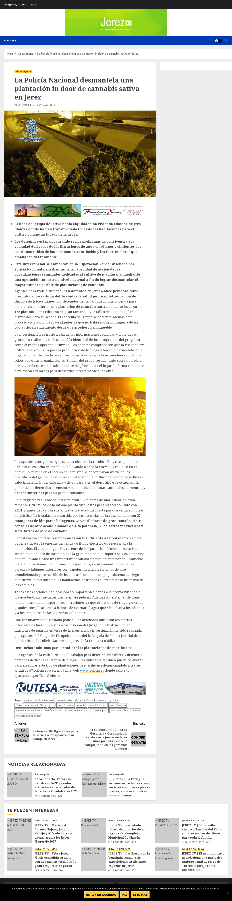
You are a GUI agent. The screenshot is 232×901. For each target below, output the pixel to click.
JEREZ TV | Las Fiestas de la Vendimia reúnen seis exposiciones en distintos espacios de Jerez (129, 859)
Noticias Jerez (25, 105)
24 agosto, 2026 (120, 842)
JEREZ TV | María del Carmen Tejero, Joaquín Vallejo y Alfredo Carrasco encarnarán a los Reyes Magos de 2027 (54, 833)
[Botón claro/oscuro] (218, 41)
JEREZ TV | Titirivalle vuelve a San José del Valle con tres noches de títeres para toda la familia (201, 831)
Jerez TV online (117, 705)
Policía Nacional (53, 710)
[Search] (226, 40)
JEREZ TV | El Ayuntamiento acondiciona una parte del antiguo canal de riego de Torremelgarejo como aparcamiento (203, 861)
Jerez (51, 705)
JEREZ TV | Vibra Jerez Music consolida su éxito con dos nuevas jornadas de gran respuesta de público (55, 859)
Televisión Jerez (99, 710)
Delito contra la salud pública (31, 705)
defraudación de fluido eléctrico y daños (96, 700)
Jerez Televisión (65, 705)
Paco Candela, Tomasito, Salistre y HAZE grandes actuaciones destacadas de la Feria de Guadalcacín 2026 (56, 785)
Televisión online (119, 710)
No (124, 895)
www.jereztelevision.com (28, 716)
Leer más (140, 895)
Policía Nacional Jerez (76, 710)
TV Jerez (135, 710)
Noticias (10, 40)
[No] (227, 892)
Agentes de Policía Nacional (39, 700)
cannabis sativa (64, 700)
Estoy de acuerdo (101, 895)
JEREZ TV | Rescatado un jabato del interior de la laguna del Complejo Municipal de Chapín (127, 831)
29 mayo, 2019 (47, 105)
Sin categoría (23, 71)
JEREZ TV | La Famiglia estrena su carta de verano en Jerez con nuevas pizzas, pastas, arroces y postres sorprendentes (130, 787)
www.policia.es (92, 670)
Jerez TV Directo (97, 705)
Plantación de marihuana (29, 710)
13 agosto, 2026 (47, 796)
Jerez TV (81, 705)
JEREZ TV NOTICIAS (46, 820)
